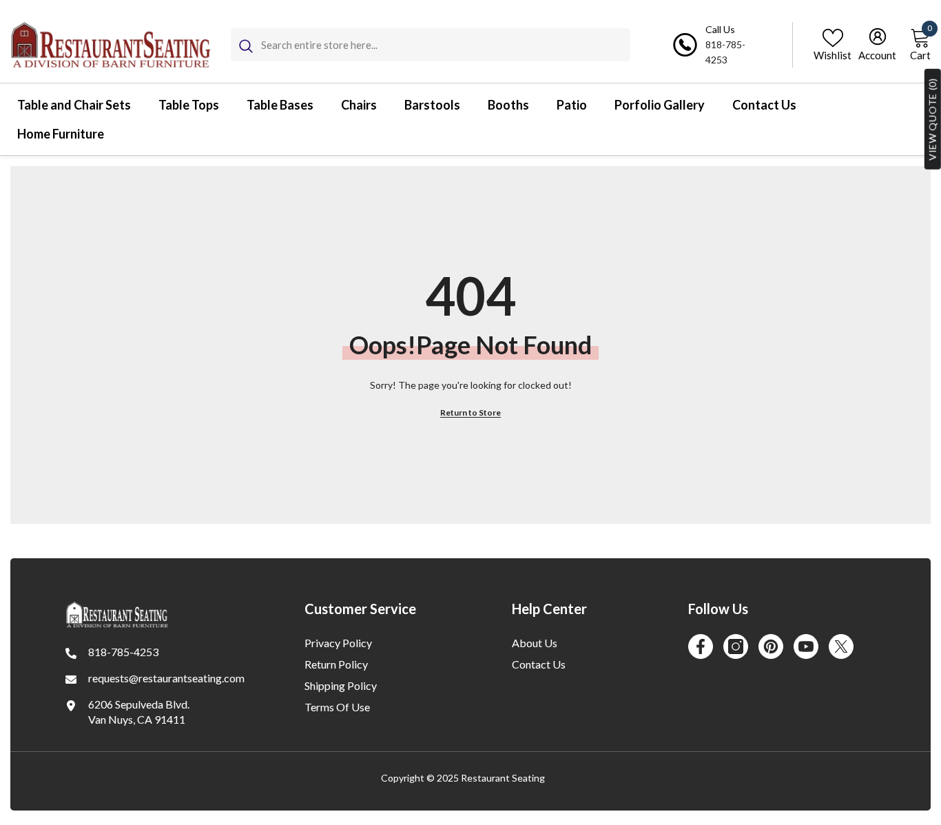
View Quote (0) (932, 119)
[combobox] (445, 44)
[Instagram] (735, 646)
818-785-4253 (123, 651)
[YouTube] (806, 646)
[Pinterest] (770, 646)
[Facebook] (700, 646)
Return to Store (470, 412)
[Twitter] (841, 646)
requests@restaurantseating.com (166, 677)
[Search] (430, 44)
